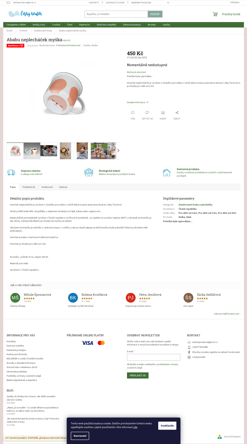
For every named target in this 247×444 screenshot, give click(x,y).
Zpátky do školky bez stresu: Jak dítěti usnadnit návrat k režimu (31, 398)
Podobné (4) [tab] (29, 187)
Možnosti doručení (136, 72)
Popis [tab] (13, 187)
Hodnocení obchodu (17, 354)
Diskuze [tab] (63, 187)
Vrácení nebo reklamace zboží (22, 367)
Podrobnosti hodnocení (68, 45)
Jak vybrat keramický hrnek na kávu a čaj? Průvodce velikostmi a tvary (33, 420)
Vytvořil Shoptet (232, 436)
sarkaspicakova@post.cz (205, 342)
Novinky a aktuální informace (21, 363)
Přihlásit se (138, 375)
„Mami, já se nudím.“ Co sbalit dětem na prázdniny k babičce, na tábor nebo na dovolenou (33, 409)
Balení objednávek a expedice (22, 380)
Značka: (90, 45)
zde (135, 427)
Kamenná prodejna (141, 2)
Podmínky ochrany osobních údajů (24, 376)
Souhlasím (167, 426)
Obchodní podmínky (17, 371)
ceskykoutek (198, 357)
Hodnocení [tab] (47, 187)
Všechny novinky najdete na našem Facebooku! (216, 352)
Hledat (155, 14)
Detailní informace (136, 102)
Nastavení (80, 436)
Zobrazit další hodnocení (226, 314)
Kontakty (94, 2)
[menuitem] (16, 24)
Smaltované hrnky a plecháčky (195, 204)
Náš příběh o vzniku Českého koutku (25, 358)
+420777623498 (200, 347)
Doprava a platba (115, 2)
